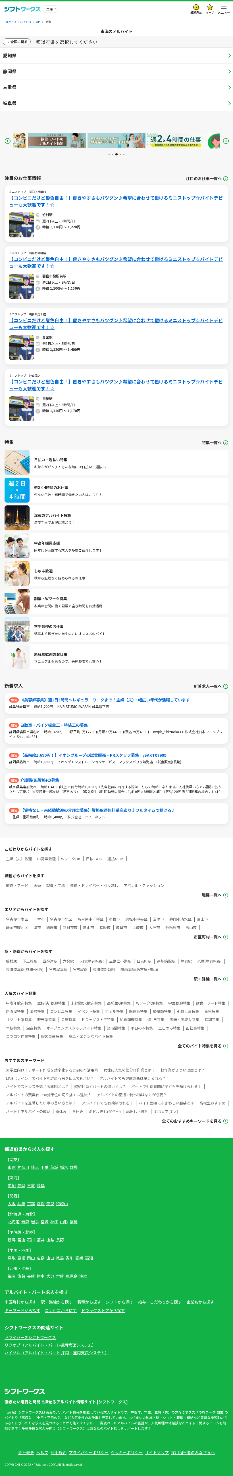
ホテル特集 (114, 1011)
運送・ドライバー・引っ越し (94, 885)
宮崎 (60, 1276)
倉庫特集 (68, 1019)
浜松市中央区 (136, 919)
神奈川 (23, 1167)
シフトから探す (120, 1302)
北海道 (14, 1221)
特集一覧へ (212, 442)
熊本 (41, 1276)
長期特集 (212, 1019)
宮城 (45, 1221)
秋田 (54, 1221)
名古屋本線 (58, 969)
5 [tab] (123, 154)
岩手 (35, 1221)
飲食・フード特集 (210, 1003)
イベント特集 (89, 1011)
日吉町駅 (144, 961)
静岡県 (9, 71)
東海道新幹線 (104, 969)
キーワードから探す (22, 1310)
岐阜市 (121, 927)
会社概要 (26, 1452)
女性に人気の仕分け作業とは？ (129, 1070)
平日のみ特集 (142, 1028)
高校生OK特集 (119, 1003)
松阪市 (105, 927)
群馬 (74, 1167)
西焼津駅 (50, 961)
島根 (21, 1258)
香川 (70, 1258)
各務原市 (172, 927)
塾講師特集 (162, 1011)
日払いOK (94, 858)
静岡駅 (186, 961)
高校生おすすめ (212, 1103)
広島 (41, 1258)
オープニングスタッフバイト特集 (73, 1028)
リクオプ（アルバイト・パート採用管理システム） (50, 1345)
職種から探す (89, 1302)
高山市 (191, 927)
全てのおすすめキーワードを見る (192, 1121)
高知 (89, 1258)
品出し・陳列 (137, 1111)
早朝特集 (13, 1028)
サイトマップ (157, 1452)
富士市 (202, 919)
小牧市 (114, 919)
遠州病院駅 (166, 961)
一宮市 (39, 919)
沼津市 (158, 919)
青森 (25, 1221)
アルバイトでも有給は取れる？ (107, 1103)
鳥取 (12, 1258)
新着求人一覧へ (208, 686)
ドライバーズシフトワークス (30, 1337)
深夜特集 (33, 1028)
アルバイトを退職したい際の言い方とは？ (41, 1103)
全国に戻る (19, 41)
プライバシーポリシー (89, 1452)
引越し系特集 (188, 1011)
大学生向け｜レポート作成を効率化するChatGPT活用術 (52, 1070)
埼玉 (35, 1167)
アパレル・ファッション (144, 885)
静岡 (21, 1185)
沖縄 (83, 1276)
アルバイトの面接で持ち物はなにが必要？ (132, 1094)
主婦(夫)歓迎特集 (51, 1003)
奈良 (50, 1203)
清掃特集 (37, 1011)
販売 (37, 885)
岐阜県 (9, 103)
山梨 (50, 1240)
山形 (64, 1221)
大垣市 (154, 927)
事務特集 (211, 1011)
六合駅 (68, 961)
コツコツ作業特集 (21, 1036)
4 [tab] (120, 154)
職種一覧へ (212, 895)
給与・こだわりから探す (160, 1302)
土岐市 (137, 927)
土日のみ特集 (169, 1028)
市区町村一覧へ (208, 937)
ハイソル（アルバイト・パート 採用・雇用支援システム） (57, 1352)
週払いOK (115, 858)
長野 (60, 1240)
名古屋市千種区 (90, 919)
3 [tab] (115, 154)
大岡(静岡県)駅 (91, 961)
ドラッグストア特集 (98, 1019)
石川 (31, 1240)
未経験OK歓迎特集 (86, 1003)
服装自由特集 (52, 1036)
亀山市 (88, 927)
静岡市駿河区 (17, 927)
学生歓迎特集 (179, 1003)
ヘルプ (42, 1452)
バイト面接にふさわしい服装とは (166, 1103)
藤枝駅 (11, 961)
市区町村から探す (20, 1302)
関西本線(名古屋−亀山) (139, 969)
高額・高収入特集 (184, 1019)
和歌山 (62, 1203)
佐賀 (21, 1276)
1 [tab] (109, 154)
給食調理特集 (131, 1019)
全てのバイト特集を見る (200, 1046)
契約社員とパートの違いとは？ (100, 1086)
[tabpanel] (32, 140)
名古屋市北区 (61, 919)
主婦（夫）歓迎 (19, 858)
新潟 (12, 1240)
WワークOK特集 (149, 1003)
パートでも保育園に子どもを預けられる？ (166, 1086)
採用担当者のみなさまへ (193, 1452)
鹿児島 (72, 1276)
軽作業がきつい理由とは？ (183, 1070)
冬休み (77, 1111)
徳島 (60, 1258)
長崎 (31, 1276)
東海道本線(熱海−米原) (24, 969)
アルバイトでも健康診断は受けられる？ (132, 1078)
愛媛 (79, 1258)
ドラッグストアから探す (103, 1310)
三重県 (9, 87)
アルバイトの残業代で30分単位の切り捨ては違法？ (48, 1094)
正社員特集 (195, 1028)
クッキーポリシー (127, 1452)
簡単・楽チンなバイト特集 (90, 1036)
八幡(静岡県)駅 (209, 961)
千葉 (45, 1167)
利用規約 (58, 1452)
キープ (210, 12)
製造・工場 (55, 885)
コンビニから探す (61, 1310)
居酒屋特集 (15, 1011)
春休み (61, 1111)
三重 (31, 1185)
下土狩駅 (29, 961)
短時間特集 (116, 1028)
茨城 (54, 1167)
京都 (31, 1203)
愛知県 (9, 55)
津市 (37, 927)
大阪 (12, 1203)
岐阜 (41, 1185)
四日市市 (70, 927)
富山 (21, 1240)
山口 (50, 1258)
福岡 (12, 1276)
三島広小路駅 (120, 961)
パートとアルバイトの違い (28, 1111)
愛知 (12, 1185)
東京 (12, 1167)
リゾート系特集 (19, 1019)
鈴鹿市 (51, 927)
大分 (50, 1276)
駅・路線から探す (57, 1302)
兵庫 (21, 1203)
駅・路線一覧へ (208, 979)
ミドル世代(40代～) (105, 1111)
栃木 (64, 1167)
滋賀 (41, 1203)
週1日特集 (155, 1019)
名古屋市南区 (17, 919)
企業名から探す (200, 1302)
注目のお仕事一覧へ (204, 178)
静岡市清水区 (180, 919)
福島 (74, 1221)
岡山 (31, 1258)
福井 (41, 1240)
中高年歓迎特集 (19, 1003)
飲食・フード (17, 885)
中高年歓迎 (46, 858)
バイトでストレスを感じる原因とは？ (37, 1086)
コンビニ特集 (61, 1011)
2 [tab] (112, 154)
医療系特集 (138, 1011)
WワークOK (70, 858)
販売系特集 (46, 1019)
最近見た (196, 12)
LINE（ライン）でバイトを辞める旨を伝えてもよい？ (50, 1078)
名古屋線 (80, 969)
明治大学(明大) (166, 1111)
